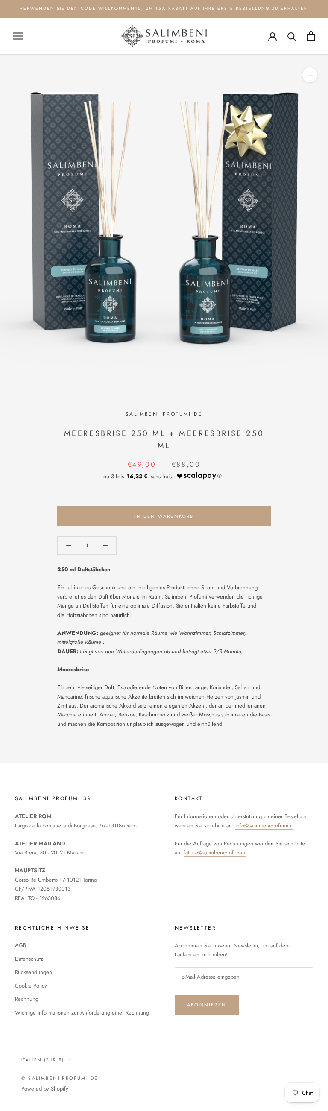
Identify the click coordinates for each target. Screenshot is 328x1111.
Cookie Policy (31, 986)
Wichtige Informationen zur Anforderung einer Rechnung (82, 1013)
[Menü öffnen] (18, 36)
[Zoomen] (309, 74)
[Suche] (291, 36)
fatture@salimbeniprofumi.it (215, 852)
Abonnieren (206, 1004)
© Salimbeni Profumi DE (59, 1078)
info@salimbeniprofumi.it (264, 826)
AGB (20, 945)
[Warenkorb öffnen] (311, 36)
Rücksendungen (33, 972)
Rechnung (26, 999)
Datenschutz (29, 959)
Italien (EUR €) (42, 1060)
